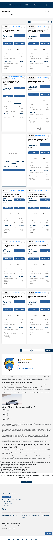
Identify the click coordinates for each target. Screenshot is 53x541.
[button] (5, 27)
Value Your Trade (19, 43)
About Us (15, 515)
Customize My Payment (8, 43)
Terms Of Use (14, 538)
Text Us (49, 533)
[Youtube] (5, 509)
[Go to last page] (51, 22)
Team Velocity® (38, 538)
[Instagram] (3, 509)
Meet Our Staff (6, 515)
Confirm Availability (19, 35)
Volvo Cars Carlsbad (4, 538)
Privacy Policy (9, 538)
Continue (26, 481)
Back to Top (49, 350)
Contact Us (7, 496)
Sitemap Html (18, 538)
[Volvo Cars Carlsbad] (5, 4)
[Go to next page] (48, 22)
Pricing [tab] (17, 49)
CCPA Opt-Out (28, 538)
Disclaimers (45, 515)
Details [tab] (9, 49)
